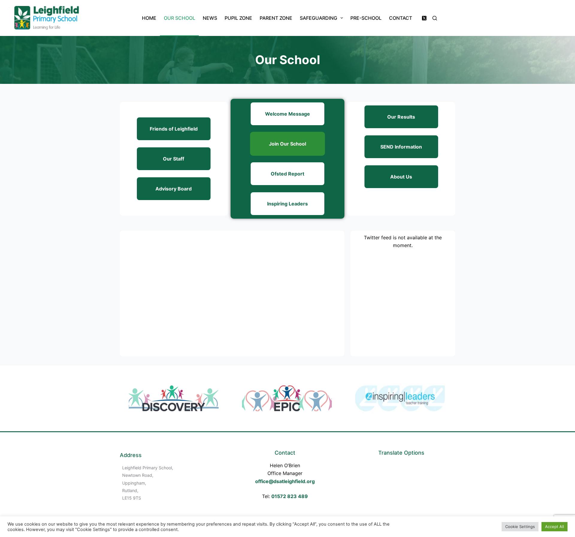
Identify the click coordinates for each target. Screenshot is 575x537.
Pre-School (366, 18)
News (210, 18)
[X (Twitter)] (424, 18)
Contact (400, 18)
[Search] (434, 18)
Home (149, 18)
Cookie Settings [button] (520, 526)
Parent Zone (276, 18)
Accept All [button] (554, 526)
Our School (179, 18)
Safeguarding (318, 18)
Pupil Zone (238, 18)
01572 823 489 (289, 496)
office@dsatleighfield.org (285, 481)
